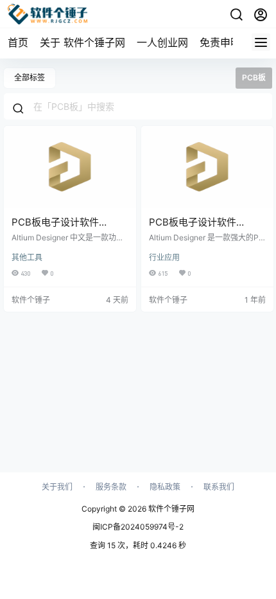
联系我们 (218, 487)
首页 (18, 42)
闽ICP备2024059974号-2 (138, 527)
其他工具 (27, 257)
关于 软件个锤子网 (82, 42)
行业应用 (164, 257)
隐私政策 (165, 487)
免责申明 (220, 42)
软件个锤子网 (170, 509)
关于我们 (57, 487)
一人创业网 (162, 42)
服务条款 (111, 487)
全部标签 (29, 77)
